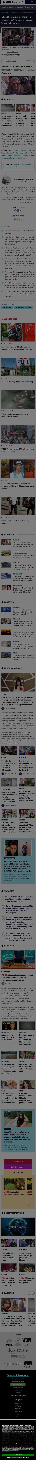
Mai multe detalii (10, 1430)
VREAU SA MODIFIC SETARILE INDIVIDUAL (18, 1457)
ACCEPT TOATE (18, 1455)
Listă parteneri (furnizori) (6, 1451)
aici (20, 1436)
